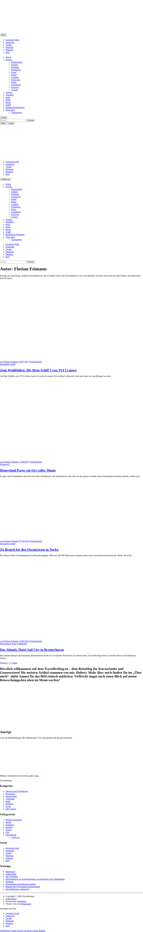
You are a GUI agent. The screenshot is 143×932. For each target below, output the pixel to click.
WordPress (21, 901)
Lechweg (15, 837)
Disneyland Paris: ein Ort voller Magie (28, 470)
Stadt (8, 97)
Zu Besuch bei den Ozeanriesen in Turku (29, 549)
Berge (8, 102)
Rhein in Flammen (14, 820)
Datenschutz (11, 874)
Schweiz (15, 87)
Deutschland (16, 62)
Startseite (10, 881)
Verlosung (10, 799)
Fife (7, 832)
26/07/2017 (24, 362)
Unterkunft (22, 644)
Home (8, 57)
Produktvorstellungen (15, 107)
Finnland (15, 67)
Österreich (15, 80)
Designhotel (11, 835)
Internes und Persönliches (17, 791)
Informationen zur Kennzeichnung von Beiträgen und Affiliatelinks (35, 879)
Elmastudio (26, 904)
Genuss (9, 92)
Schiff (8, 105)
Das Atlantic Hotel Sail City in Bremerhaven (32, 649)
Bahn (8, 801)
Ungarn (14, 90)
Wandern (10, 95)
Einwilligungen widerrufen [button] (17, 889)
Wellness (9, 804)
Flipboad (9, 47)
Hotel (8, 100)
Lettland (14, 77)
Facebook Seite (12, 40)
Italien (14, 75)
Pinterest (9, 50)
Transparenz (16, 112)
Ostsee (8, 830)
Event (8, 806)
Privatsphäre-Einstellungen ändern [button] (21, 884)
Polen (13, 82)
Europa (9, 60)
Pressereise (10, 794)
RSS (8, 52)
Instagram (10, 42)
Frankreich (16, 70)
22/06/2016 (24, 641)
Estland (14, 65)
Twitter (9, 45)
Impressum (10, 871)
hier (37, 776)
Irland (13, 72)
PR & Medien (12, 876)
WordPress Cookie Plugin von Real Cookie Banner (22, 930)
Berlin (8, 822)
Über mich (10, 110)
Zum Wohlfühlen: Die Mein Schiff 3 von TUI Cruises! (38, 370)
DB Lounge (11, 809)
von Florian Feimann (9, 362)
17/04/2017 (24, 462)
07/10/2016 (24, 541)
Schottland (16, 85)
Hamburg (10, 825)
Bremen (9, 827)
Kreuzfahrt (4, 364)
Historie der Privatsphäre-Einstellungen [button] (23, 886)
